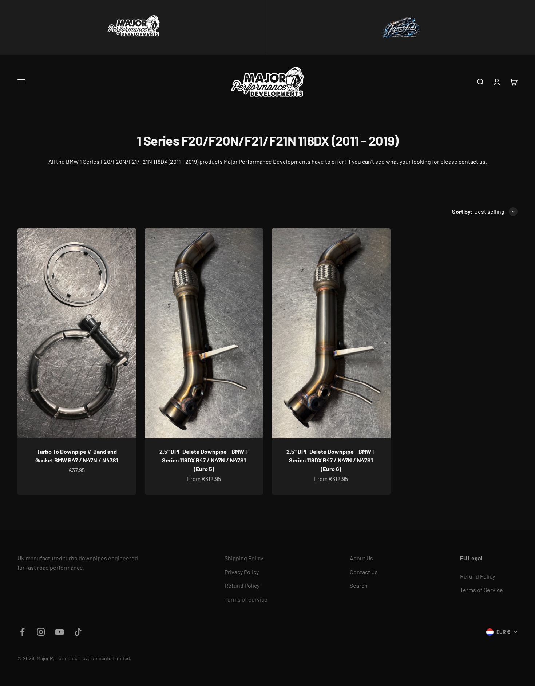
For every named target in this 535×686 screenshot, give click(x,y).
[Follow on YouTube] (59, 632)
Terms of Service (246, 599)
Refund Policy (242, 585)
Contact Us (364, 571)
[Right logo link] (401, 27)
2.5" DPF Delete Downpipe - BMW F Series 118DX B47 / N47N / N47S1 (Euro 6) (331, 460)
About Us (361, 558)
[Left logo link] (134, 27)
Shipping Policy (244, 558)
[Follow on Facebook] (22, 632)
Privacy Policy (242, 571)
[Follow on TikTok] (78, 632)
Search (359, 585)
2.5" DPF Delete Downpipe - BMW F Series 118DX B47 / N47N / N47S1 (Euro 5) (204, 460)
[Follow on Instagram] (41, 632)
